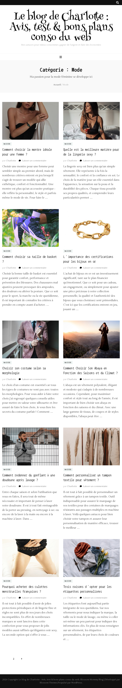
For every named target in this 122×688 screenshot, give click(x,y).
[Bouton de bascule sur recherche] (117, 2)
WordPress (76, 682)
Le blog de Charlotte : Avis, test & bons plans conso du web (61, 28)
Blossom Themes (48, 682)
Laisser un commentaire (34, 160)
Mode (7, 144)
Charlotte (11, 160)
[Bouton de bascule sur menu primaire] (61, 57)
